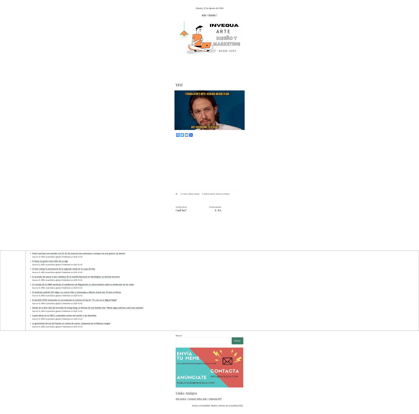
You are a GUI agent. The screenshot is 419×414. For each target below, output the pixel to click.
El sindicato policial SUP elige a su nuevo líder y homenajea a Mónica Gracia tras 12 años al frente (76, 292)
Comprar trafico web (197, 399)
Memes (196, 194)
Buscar (179, 335)
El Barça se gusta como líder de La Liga (50, 261)
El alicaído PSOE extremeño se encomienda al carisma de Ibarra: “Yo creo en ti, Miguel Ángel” (74, 300)
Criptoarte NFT (215, 399)
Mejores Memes (209, 194)
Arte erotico (181, 399)
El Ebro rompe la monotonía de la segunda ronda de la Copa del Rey (63, 269)
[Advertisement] (209, 159)
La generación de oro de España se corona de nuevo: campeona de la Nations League (71, 323)
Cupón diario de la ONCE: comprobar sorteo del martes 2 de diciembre (64, 315)
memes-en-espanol (223, 194)
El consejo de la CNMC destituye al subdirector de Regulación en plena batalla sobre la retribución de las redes (83, 284)
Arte (204, 15)
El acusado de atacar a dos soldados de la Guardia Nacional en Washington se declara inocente (76, 277)
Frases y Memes (188, 194)
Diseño (212, 15)
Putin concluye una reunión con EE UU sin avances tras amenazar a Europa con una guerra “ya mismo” (79, 253)
